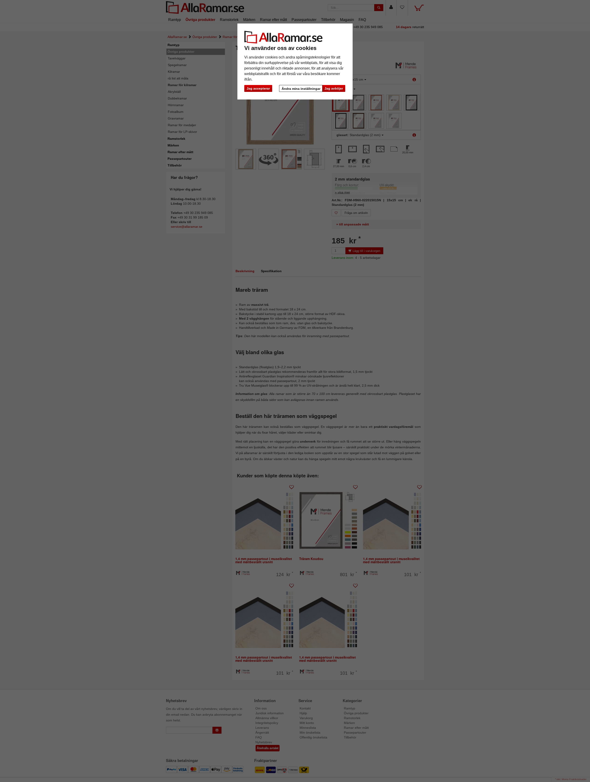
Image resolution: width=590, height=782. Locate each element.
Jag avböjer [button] (333, 88)
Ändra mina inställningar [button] (301, 88)
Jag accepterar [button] (258, 88)
